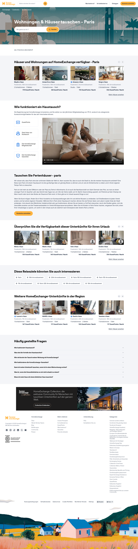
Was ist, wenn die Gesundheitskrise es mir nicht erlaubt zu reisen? (36, 372)
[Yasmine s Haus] (111, 313)
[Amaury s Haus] (83, 79)
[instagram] (10, 430)
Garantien (60, 429)
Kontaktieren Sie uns (90, 423)
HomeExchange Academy (117, 427)
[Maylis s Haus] (26, 79)
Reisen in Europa (115, 447)
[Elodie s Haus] (111, 243)
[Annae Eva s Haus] (54, 79)
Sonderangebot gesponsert (118, 472)
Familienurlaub (114, 452)
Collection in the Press (116, 463)
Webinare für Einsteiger (117, 441)
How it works (113, 479)
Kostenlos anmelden (128, 3)
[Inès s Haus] (83, 243)
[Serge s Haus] (111, 79)
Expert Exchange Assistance (118, 475)
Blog (32, 425)
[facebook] (6, 430)
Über (32, 420)
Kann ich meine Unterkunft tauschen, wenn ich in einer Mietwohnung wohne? (40, 367)
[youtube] (25, 430)
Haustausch (113, 450)
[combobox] (32, 3)
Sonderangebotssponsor (117, 457)
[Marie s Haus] (54, 243)
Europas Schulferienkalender (118, 433)
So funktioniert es (102, 3)
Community (34, 429)
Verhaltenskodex (45, 501)
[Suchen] (45, 3)
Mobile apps (35, 427)
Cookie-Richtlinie (67, 501)
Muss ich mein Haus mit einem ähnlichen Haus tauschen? (33, 377)
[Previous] (119, 62)
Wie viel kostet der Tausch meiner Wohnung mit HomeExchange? (36, 357)
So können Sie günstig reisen (118, 423)
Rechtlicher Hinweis (80, 501)
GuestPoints (61, 425)
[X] (21, 430)
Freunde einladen (62, 432)
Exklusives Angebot (115, 484)
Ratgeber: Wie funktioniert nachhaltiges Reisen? (117, 430)
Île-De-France (26, 9)
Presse (33, 432)
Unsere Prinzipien (62, 420)
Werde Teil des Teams (37, 423)
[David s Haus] (83, 313)
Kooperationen (114, 488)
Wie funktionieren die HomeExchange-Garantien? (31, 362)
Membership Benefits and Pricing (119, 470)
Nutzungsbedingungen (31, 501)
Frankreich (16, 9)
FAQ (85, 420)
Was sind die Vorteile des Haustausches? (28, 353)
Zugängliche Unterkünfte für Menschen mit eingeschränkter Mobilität (119, 437)
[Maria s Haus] (26, 243)
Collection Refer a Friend (117, 466)
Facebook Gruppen (115, 425)
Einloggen (115, 3)
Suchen (54, 29)
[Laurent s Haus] (26, 313)
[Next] (122, 62)
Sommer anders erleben (117, 420)
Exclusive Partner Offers (117, 477)
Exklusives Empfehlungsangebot (119, 445)
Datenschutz (56, 501)
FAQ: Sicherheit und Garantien (119, 459)
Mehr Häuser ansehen (116, 95)
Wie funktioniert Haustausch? (24, 348)
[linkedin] (18, 430)
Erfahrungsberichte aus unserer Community (119, 491)
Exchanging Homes (115, 461)
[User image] (36, 77)
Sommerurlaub (114, 454)
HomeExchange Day (116, 443)
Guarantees (113, 468)
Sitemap (91, 501)
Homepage (6, 9)
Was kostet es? (90, 3)
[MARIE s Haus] (54, 313)
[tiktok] (14, 430)
